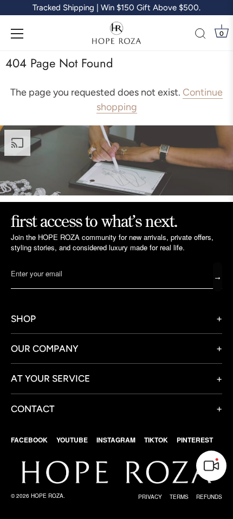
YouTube (72, 440)
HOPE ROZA (47, 495)
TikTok (156, 440)
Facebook (29, 440)
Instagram (115, 440)
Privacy (150, 497)
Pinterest (195, 440)
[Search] (200, 35)
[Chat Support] (211, 466)
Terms (179, 497)
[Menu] (17, 34)
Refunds (209, 497)
